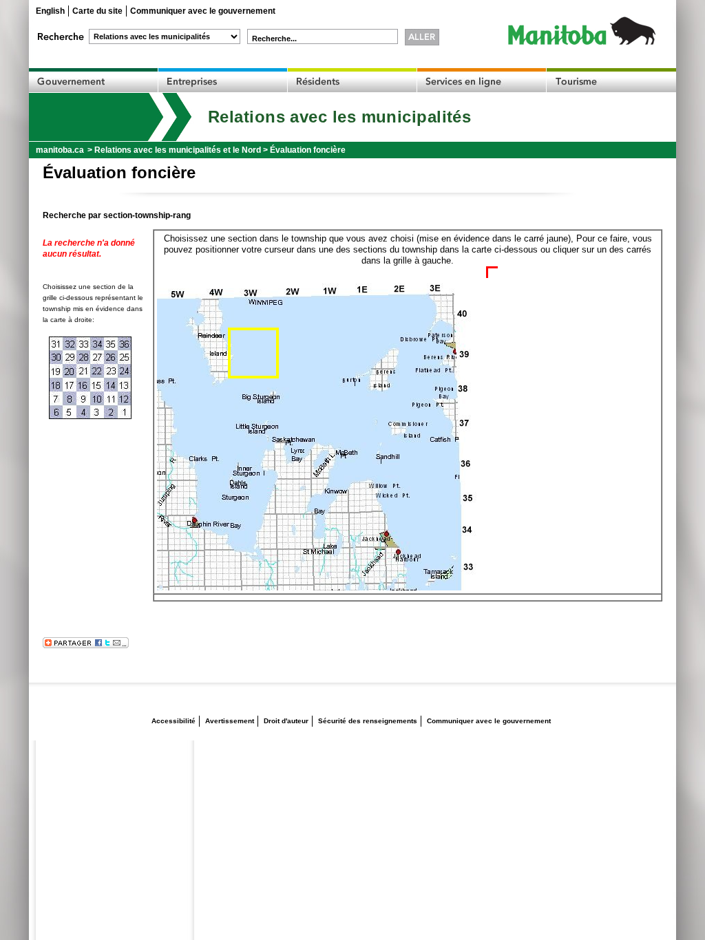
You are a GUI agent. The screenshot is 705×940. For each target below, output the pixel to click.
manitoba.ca (60, 150)
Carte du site (97, 11)
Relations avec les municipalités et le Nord (177, 150)
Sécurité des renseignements (367, 721)
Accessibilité (173, 721)
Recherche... (274, 38)
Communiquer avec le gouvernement (202, 11)
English (50, 11)
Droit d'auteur (286, 721)
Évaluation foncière (308, 150)
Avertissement (229, 721)
